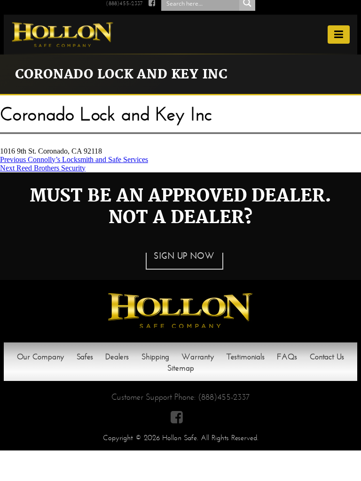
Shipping (155, 357)
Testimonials (246, 357)
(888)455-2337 (224, 397)
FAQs (287, 357)
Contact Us (327, 357)
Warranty (197, 357)
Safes (85, 357)
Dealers (117, 357)
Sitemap (180, 368)
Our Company (40, 357)
